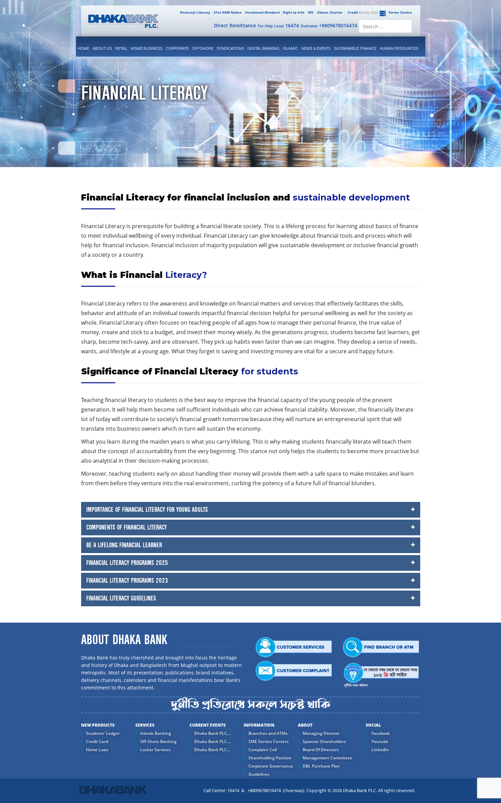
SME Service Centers (268, 741)
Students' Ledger (103, 733)
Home (83, 48)
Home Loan (97, 750)
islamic (290, 48)
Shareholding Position (269, 758)
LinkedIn (379, 750)
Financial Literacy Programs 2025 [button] (127, 563)
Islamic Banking (155, 733)
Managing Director (321, 733)
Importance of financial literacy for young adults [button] (147, 510)
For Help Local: (278, 25)
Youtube (379, 741)
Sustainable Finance (355, 48)
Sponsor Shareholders (324, 741)
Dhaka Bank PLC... (212, 750)
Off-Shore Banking (158, 741)
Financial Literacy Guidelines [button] (121, 598)
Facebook (380, 733)
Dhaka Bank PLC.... (212, 741)
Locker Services (155, 750)
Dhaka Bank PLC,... (212, 733)
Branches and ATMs (268, 733)
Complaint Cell (262, 750)
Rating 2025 (363, 12)
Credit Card (97, 741)
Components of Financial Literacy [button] (126, 527)
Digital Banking (263, 48)
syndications (230, 48)
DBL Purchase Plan (321, 766)
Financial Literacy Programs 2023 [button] (127, 581)
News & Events (316, 48)
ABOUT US (102, 48)
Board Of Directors (321, 750)
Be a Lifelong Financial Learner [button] (124, 545)
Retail (121, 48)
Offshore (202, 48)
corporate (177, 48)
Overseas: (329, 25)
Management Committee (327, 758)
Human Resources (399, 48)
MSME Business (146, 48)
